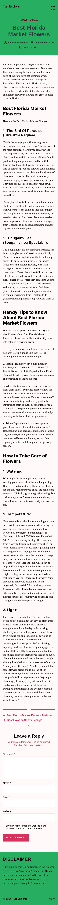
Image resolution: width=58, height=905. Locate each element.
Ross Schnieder (19, 42)
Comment (9, 754)
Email (6, 797)
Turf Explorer (12, 6)
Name (7, 783)
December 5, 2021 (44, 42)
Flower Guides (29, 20)
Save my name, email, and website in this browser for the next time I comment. (26, 827)
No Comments (31, 47)
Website (7, 811)
